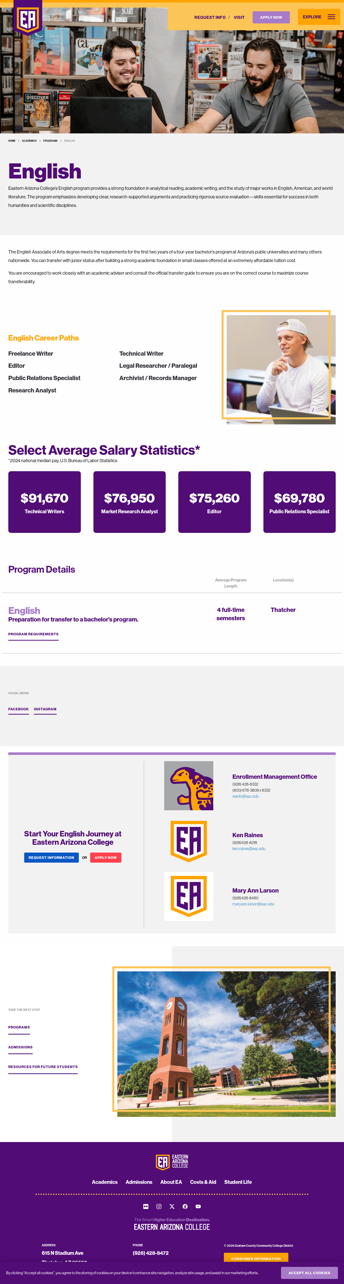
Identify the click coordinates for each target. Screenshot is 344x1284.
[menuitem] (210, 17)
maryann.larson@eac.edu (253, 903)
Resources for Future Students (43, 1067)
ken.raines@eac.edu (248, 848)
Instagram (45, 709)
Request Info (210, 17)
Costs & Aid (203, 1182)
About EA (171, 1182)
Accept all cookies (309, 1273)
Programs (50, 140)
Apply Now (271, 17)
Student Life (238, 1182)
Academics (29, 140)
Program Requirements (33, 634)
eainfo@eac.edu (245, 796)
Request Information (51, 857)
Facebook (18, 709)
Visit (239, 17)
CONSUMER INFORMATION (256, 1259)
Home (11, 140)
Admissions (20, 1047)
